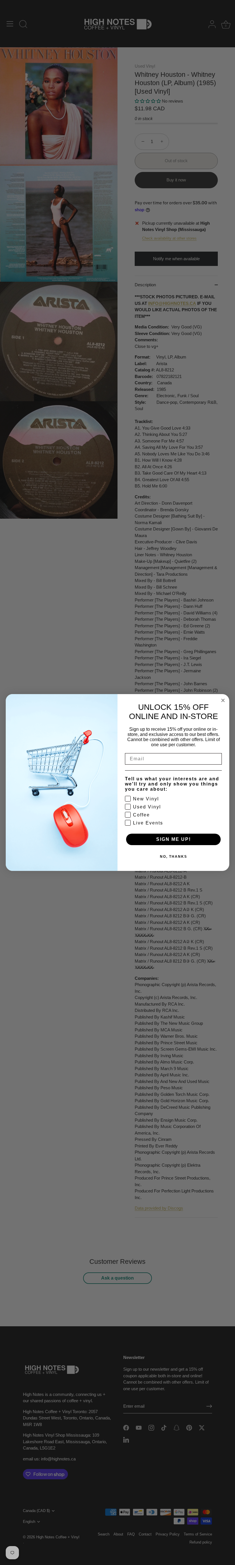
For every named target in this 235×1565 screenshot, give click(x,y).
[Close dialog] (223, 700)
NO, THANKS (173, 857)
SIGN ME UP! (173, 839)
